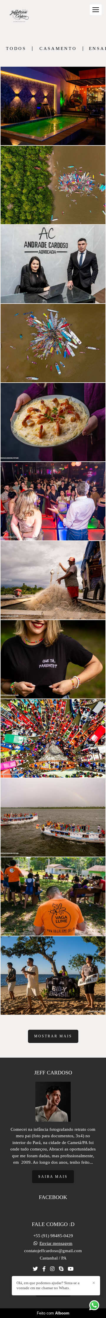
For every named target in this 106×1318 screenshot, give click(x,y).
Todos (16, 48)
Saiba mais (53, 1177)
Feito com (53, 1313)
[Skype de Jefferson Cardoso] (61, 1269)
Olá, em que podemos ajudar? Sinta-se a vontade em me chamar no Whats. (48, 1285)
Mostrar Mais (53, 1036)
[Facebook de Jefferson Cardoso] (44, 1269)
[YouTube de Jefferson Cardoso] (71, 1269)
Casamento (58, 48)
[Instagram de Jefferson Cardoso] (52, 1269)
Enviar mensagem (55, 1243)
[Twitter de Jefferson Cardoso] (35, 1269)
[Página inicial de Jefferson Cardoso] (19, 15)
